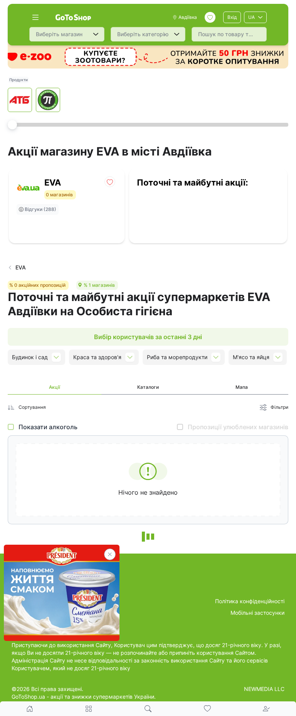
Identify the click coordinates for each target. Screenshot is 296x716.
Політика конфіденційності (249, 601)
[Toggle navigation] (35, 17)
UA (251, 17)
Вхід (232, 17)
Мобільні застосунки (257, 612)
